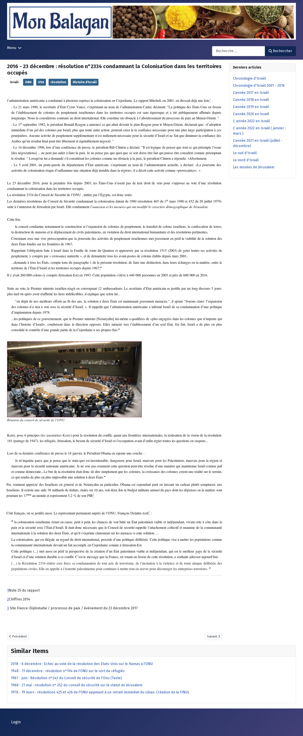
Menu (11, 48)
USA (41, 82)
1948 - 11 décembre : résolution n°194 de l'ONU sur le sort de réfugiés (68, 671)
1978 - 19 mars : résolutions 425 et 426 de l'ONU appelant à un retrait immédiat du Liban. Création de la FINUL (100, 692)
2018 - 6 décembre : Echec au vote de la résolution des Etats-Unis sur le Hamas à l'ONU (82, 664)
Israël (14, 82)
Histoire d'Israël (84, 82)
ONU (28, 82)
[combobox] (238, 51)
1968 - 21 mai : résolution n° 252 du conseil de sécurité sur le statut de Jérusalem (76, 685)
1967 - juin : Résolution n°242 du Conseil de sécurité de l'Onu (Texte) (66, 678)
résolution (58, 82)
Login (16, 722)
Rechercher (282, 51)
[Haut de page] (295, 727)
